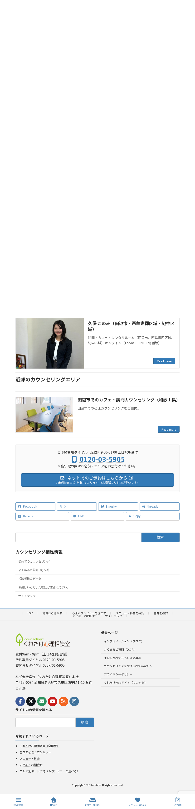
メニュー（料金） (137, 805)
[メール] (42, 701)
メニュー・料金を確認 (130, 613)
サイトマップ (26, 596)
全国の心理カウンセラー (35, 752)
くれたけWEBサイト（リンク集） (125, 682)
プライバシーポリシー (118, 674)
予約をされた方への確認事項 (122, 658)
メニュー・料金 (30, 758)
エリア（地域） (92, 805)
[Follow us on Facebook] (20, 701)
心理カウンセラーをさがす (89, 613)
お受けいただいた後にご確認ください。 (44, 587)
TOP (30, 613)
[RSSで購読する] (63, 701)
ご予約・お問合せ (84, 616)
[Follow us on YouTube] (52, 701)
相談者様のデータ (29, 578)
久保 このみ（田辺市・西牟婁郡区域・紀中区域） (131, 326)
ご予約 (177, 805)
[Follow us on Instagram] (74, 701)
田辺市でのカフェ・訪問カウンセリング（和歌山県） (129, 399)
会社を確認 (161, 613)
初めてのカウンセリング (34, 561)
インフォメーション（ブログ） (124, 641)
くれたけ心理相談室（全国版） (40, 746)
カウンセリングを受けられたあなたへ (128, 666)
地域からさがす (52, 613)
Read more (164, 361)
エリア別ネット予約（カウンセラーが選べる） (50, 771)
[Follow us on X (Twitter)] (31, 701)
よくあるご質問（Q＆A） (34, 570)
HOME (53, 805)
